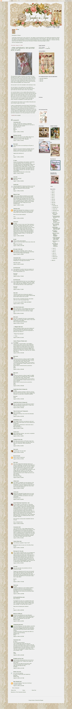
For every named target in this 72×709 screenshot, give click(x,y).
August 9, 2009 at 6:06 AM (18, 523)
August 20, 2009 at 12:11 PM (18, 668)
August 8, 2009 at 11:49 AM (18, 399)
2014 (53, 196)
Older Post (34, 690)
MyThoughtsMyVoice (17, 597)
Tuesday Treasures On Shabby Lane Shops (56, 217)
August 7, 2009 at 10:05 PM (18, 235)
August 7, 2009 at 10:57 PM (18, 245)
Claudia (15, 432)
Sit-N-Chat (15, 267)
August (54, 212)
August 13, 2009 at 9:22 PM (18, 636)
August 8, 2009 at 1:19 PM (18, 428)
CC (14, 160)
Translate (48, 48)
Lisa (14, 177)
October (54, 209)
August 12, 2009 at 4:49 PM (18, 593)
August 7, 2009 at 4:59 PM (18, 157)
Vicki (14, 221)
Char (18, 29)
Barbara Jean (16, 671)
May (54, 251)
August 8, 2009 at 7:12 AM (18, 289)
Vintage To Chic (16, 439)
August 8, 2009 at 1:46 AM (18, 254)
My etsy (41, 81)
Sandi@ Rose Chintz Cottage (19, 389)
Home (24, 690)
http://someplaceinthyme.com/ (17, 88)
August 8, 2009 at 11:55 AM (18, 407)
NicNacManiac (16, 420)
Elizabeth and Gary (17, 658)
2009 (53, 204)
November (55, 207)
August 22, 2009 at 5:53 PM (18, 685)
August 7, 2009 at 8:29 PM (18, 218)
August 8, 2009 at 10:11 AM (18, 337)
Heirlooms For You (17, 551)
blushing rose (16, 135)
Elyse (14, 144)
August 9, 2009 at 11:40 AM (18, 547)
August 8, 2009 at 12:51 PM (18, 416)
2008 (53, 260)
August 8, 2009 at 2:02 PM (18, 445)
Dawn (14, 449)
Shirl (14, 462)
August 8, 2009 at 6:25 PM (18, 477)
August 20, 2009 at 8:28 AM (18, 655)
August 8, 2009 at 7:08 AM (18, 276)
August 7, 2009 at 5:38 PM (18, 181)
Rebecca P (15, 194)
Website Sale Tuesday (55, 214)
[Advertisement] (44, 89)
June (54, 250)
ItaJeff (14, 184)
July (54, 248)
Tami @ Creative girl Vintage (19, 411)
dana (14, 293)
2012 (53, 199)
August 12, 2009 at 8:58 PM (18, 610)
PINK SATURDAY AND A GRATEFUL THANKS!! (55, 235)
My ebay (41, 79)
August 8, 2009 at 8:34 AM (18, 313)
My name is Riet (16, 249)
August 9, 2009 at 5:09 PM (18, 563)
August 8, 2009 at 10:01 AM (18, 323)
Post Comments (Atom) (21, 692)
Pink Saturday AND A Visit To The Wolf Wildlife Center (56, 221)
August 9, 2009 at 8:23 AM (18, 537)
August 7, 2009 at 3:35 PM (18, 131)
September (55, 210)
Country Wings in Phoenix (19, 341)
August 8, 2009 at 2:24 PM (18, 452)
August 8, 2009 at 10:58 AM (18, 369)
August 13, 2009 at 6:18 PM (18, 621)
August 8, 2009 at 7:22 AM (18, 303)
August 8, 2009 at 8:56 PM (18, 499)
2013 (53, 197)
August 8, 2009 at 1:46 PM (18, 436)
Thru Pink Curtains (17, 307)
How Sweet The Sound (29, 105)
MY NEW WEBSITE (44, 78)
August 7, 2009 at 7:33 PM (18, 205)
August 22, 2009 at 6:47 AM (18, 678)
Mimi (14, 356)
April (54, 253)
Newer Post (13, 690)
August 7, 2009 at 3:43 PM (18, 140)
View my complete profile (17, 42)
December (55, 205)
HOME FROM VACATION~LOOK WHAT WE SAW (56, 228)
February (54, 256)
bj (13, 239)
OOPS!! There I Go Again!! (55, 242)
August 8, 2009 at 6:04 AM (18, 264)
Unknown (15, 208)
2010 (53, 202)
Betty (14, 317)
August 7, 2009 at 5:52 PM (18, 191)
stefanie (15, 481)
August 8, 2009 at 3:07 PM (18, 459)
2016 (53, 194)
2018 (53, 192)
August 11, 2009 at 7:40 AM (18, 581)
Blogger (41, 700)
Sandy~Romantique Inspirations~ (20, 503)
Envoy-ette (15, 456)
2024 (53, 191)
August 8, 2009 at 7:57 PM (18, 488)
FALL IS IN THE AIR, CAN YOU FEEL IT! (55, 224)
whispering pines (17, 624)
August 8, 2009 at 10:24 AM (18, 353)
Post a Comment (15, 688)
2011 (52, 201)
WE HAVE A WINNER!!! (54, 231)
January (54, 258)
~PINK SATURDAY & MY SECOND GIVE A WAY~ (56, 238)
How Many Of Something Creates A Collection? (55, 245)
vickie (14, 492)
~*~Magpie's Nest (17, 326)
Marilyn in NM (16, 613)
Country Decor (16, 541)
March (54, 255)
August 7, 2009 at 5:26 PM (18, 173)
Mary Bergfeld (16, 681)
